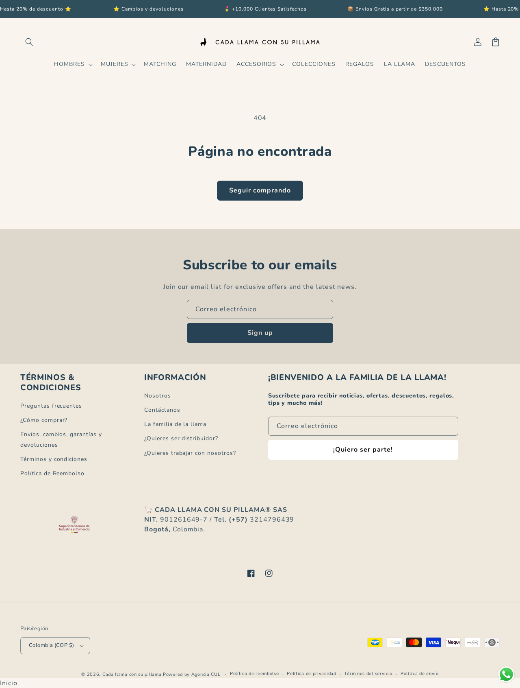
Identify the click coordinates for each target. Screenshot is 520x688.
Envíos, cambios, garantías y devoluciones (61, 439)
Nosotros (157, 396)
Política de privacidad (311, 674)
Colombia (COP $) (51, 645)
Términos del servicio (368, 674)
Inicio (8, 683)
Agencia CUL (206, 674)
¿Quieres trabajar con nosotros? (190, 453)
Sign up (260, 332)
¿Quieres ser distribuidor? (181, 438)
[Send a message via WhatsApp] (506, 674)
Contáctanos (162, 410)
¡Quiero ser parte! (363, 449)
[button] (29, 42)
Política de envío (420, 674)
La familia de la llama (175, 424)
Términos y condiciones (53, 459)
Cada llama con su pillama (132, 674)
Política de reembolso (254, 674)
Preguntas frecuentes (51, 406)
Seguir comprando (260, 190)
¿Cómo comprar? (43, 420)
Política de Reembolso (52, 473)
